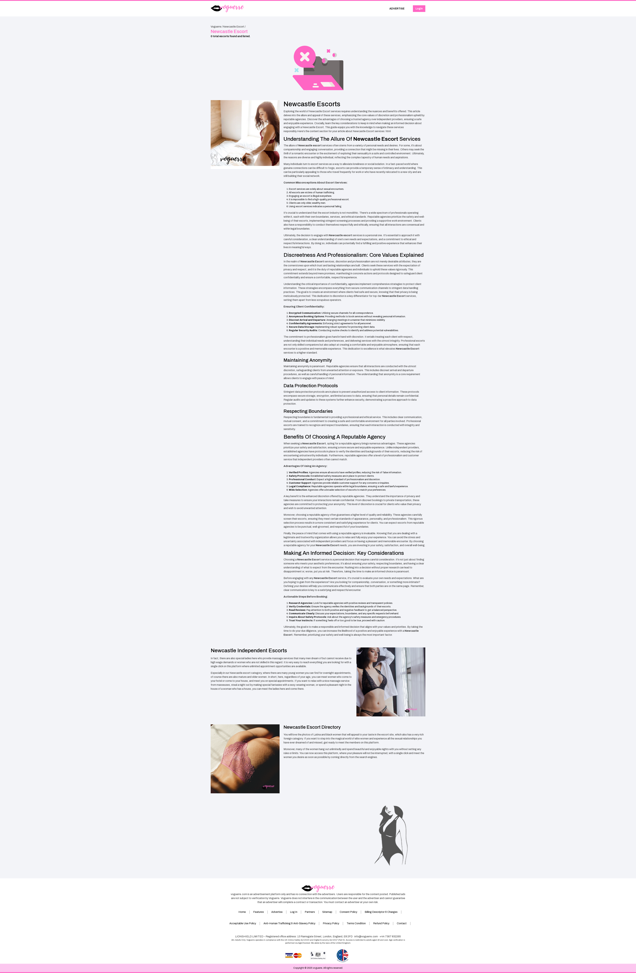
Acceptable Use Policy (242, 923)
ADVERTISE (396, 8)
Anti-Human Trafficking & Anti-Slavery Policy (289, 923)
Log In (293, 912)
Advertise (277, 912)
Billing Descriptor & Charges (381, 912)
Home (242, 912)
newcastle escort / (234, 26)
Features (258, 912)
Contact (402, 923)
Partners (310, 912)
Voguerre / (217, 26)
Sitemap (327, 912)
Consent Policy (348, 912)
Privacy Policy (331, 923)
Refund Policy (381, 923)
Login (419, 8)
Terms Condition (356, 923)
